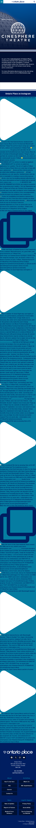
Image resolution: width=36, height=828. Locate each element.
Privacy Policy (26, 803)
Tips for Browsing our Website (26, 812)
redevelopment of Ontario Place (20, 59)
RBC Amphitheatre (26, 785)
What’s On (27, 781)
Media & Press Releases (9, 812)
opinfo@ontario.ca (18, 773)
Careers (9, 789)
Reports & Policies (9, 807)
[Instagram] (20, 757)
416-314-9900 (18, 771)
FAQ (9, 785)
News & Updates (9, 803)
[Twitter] (15, 757)
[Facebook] (11, 757)
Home (3, 19)
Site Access (23, 73)
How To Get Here (9, 781)
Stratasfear (31, 823)
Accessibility (26, 807)
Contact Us (9, 793)
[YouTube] (24, 757)
